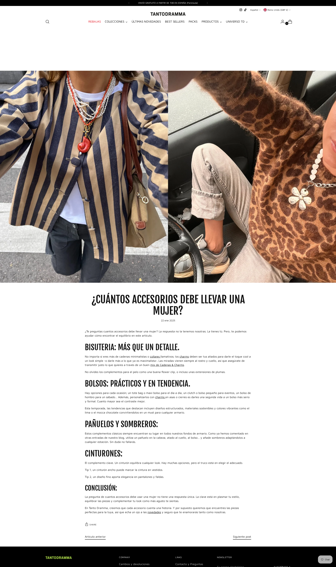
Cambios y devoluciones (134, 564)
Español (254, 10)
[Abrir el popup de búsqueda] (47, 21)
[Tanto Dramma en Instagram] (240, 9)
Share (93, 524)
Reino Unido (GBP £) (278, 10)
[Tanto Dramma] (168, 14)
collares (155, 356)
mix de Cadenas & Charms (167, 364)
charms (184, 356)
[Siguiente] (207, 3)
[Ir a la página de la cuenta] (281, 21)
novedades (154, 512)
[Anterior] (129, 3)
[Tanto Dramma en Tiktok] (245, 9)
